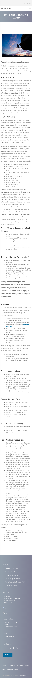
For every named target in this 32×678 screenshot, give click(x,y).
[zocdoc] (13, 648)
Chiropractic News (10, 600)
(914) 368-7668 (27, 4)
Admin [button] (16, 669)
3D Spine (7, 596)
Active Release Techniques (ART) (15, 582)
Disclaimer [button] (20, 665)
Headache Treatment (11, 575)
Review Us (8, 655)
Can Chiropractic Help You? (12, 598)
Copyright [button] (13, 665)
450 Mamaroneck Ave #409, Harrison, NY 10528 (14, 2)
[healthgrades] (10, 648)
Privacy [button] (27, 665)
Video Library (8, 602)
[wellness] (17, 648)
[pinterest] (20, 648)
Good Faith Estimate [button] (7, 669)
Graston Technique (11, 585)
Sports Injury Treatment (12, 579)
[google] (3, 648)
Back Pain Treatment (11, 568)
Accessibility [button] (5, 665)
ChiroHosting (23, 675)
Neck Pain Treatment (11, 572)
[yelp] (7, 648)
